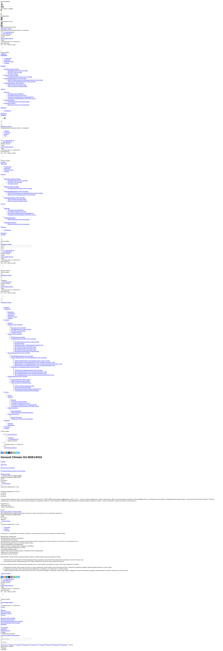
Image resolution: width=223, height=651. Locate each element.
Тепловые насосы (13, 73)
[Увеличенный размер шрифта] (2, 7)
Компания (4, 55)
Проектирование (9, 100)
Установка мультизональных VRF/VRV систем (21, 98)
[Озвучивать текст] (2, 23)
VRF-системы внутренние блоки (17, 86)
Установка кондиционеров (15, 94)
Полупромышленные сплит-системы (15, 78)
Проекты (3, 107)
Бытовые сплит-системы (11, 69)
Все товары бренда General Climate (11, 511)
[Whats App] (4, 118)
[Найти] (2, 248)
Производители (9, 61)
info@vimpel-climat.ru (7, 38)
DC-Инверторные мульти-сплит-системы (20, 77)
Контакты (4, 113)
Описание (7, 527)
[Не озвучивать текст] (1, 25)
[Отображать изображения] (2, 18)
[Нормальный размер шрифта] (2, 5)
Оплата (6, 529)
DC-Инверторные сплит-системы (18, 70)
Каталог (3, 66)
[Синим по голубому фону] (1, 14)
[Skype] (16, 453)
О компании (7, 58)
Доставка (7, 530)
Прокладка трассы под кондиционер (18, 105)
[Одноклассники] (4, 453)
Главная (3, 54)
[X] (9, 453)
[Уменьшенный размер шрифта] (1, 3)
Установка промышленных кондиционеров (20, 97)
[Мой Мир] (7, 453)
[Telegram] (19, 453)
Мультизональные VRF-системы (14, 83)
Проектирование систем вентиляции (19, 101)
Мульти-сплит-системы (11, 75)
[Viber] (11, 453)
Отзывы (6, 63)
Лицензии (7, 60)
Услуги (3, 89)
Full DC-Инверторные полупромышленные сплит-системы (25, 80)
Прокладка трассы (9, 103)
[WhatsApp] (14, 453)
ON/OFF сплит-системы (15, 72)
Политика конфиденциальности (10, 635)
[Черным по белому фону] (1, 10)
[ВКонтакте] (2, 453)
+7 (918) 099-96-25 (8, 32)
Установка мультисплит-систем (17, 95)
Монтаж (6, 92)
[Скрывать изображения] (1, 20)
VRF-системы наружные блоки (17, 84)
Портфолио (7, 110)
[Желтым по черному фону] (1, 12)
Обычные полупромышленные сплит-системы (21, 81)
